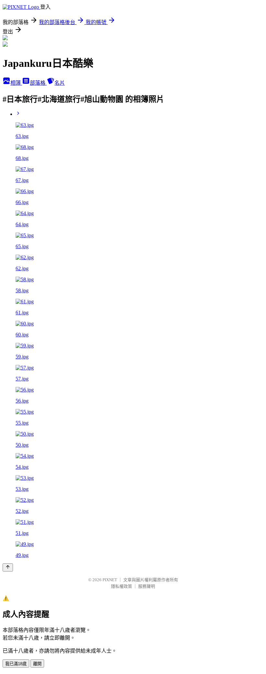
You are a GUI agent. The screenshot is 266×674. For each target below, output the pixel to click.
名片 (59, 83)
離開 (37, 663)
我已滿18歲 (16, 663)
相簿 (16, 83)
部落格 (38, 83)
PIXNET (110, 579)
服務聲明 (146, 586)
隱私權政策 (121, 586)
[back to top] (8, 567)
